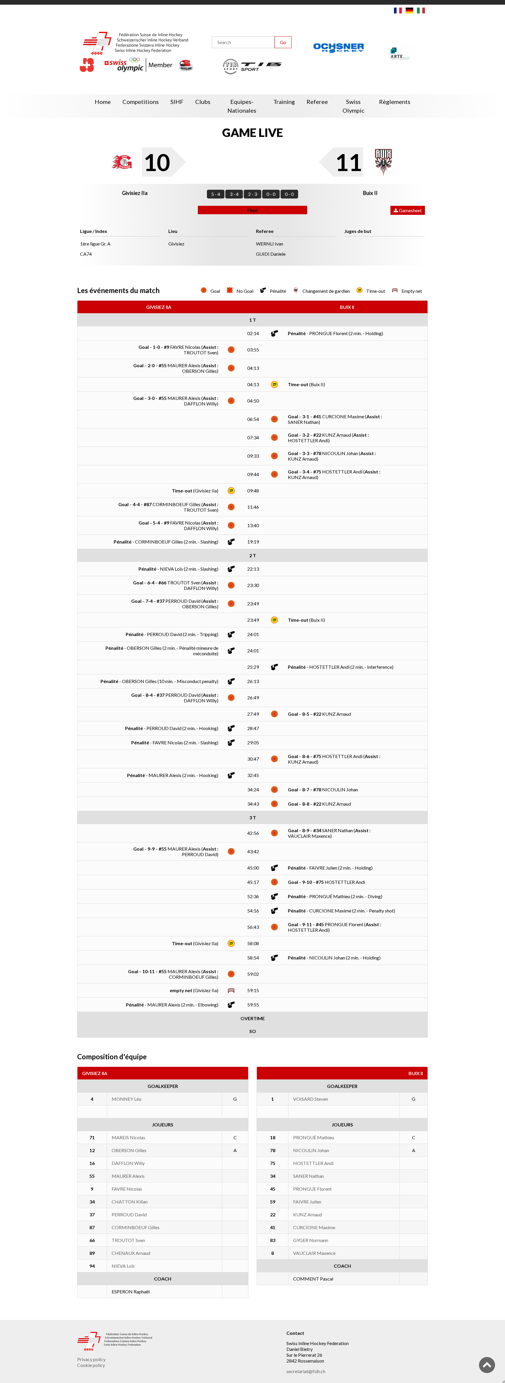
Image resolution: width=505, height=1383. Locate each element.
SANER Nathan (308, 1176)
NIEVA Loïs (123, 1266)
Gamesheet (410, 210)
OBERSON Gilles (129, 1150)
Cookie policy (91, 1365)
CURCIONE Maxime (314, 1227)
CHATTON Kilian (130, 1201)
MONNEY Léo (126, 1099)
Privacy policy (91, 1359)
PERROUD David (129, 1214)
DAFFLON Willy (128, 1163)
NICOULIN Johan (311, 1150)
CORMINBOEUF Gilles (136, 1227)
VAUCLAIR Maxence (314, 1253)
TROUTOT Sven (128, 1240)
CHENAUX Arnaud (131, 1253)
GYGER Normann (310, 1240)
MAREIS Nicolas (128, 1137)
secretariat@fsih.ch (305, 1371)
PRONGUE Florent (312, 1189)
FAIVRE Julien (307, 1201)
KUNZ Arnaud (307, 1214)
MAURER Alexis (128, 1176)
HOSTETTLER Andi (313, 1163)
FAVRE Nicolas (127, 1189)
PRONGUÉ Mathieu (313, 1137)
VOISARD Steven (310, 1099)
